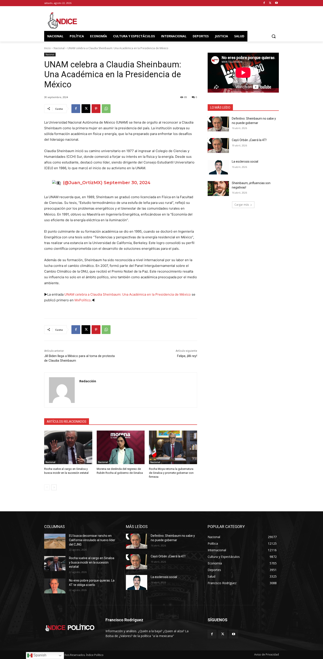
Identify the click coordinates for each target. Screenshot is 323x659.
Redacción (87, 381)
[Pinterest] (96, 108)
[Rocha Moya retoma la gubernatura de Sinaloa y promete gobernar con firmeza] (173, 447)
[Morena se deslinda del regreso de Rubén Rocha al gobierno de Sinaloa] (121, 447)
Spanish (39, 655)
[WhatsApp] (106, 108)
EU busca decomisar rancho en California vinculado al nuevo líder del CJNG (92, 540)
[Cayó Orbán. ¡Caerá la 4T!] (218, 145)
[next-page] (54, 487)
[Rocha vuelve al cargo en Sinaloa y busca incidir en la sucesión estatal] (68, 447)
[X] (270, 3)
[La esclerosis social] (218, 167)
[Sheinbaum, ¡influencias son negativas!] (218, 188)
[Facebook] (264, 3)
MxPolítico (82, 300)
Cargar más (241, 204)
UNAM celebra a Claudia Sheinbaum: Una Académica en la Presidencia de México (127, 294)
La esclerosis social (245, 161)
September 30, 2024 (127, 182)
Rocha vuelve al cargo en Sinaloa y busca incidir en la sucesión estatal (91, 562)
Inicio (47, 48)
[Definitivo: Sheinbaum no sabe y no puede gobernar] (218, 124)
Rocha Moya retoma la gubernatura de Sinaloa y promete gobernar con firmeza (171, 472)
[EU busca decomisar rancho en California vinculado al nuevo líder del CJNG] (54, 541)
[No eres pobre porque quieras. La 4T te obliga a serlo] (54, 585)
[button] (273, 36)
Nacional (59, 48)
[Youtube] (276, 3)
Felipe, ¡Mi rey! (187, 356)
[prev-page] (47, 487)
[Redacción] (62, 390)
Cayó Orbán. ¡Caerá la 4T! (249, 140)
